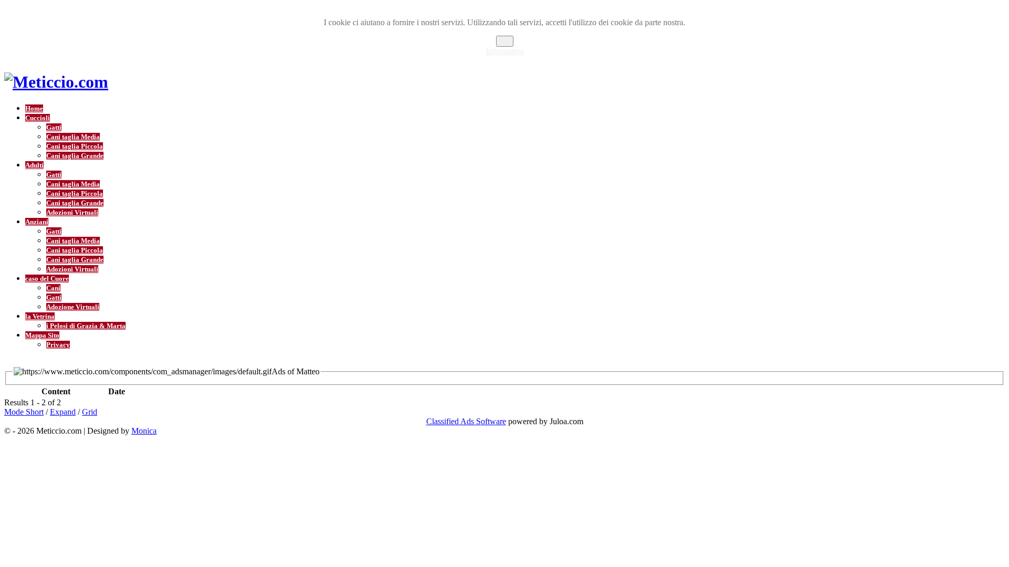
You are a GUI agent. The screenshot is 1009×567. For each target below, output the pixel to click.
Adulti (34, 165)
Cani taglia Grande (75, 156)
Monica (144, 430)
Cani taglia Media (73, 137)
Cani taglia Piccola (74, 146)
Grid (89, 411)
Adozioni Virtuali (72, 212)
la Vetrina (40, 316)
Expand (63, 411)
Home (34, 108)
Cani (53, 288)
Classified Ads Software (466, 421)
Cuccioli (37, 118)
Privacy (58, 345)
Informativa (505, 51)
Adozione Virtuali (72, 307)
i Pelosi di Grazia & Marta (86, 326)
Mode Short (24, 411)
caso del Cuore (47, 278)
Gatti (53, 127)
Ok (504, 41)
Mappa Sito (42, 335)
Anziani (36, 222)
